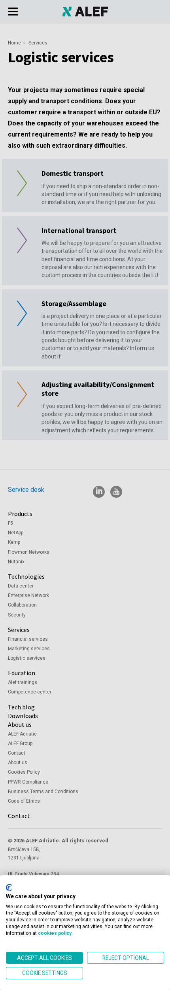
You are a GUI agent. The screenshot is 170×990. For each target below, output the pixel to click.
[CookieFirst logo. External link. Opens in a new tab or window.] (9, 887)
